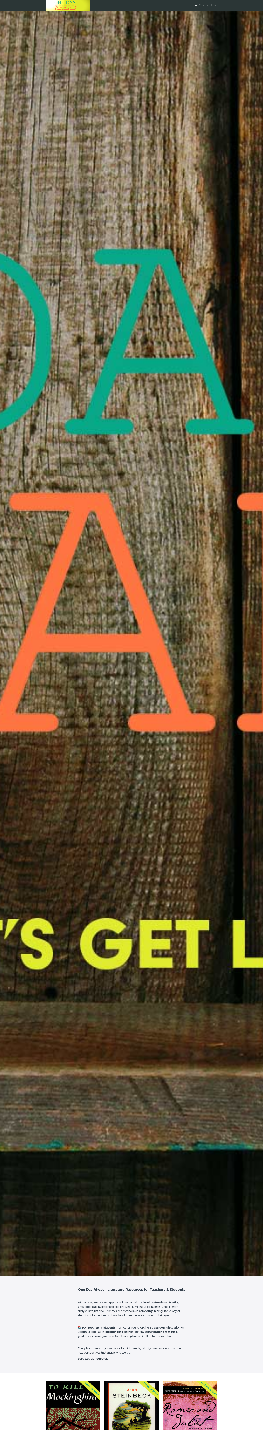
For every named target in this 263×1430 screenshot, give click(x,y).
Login (214, 5)
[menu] (204, 5)
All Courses (201, 5)
